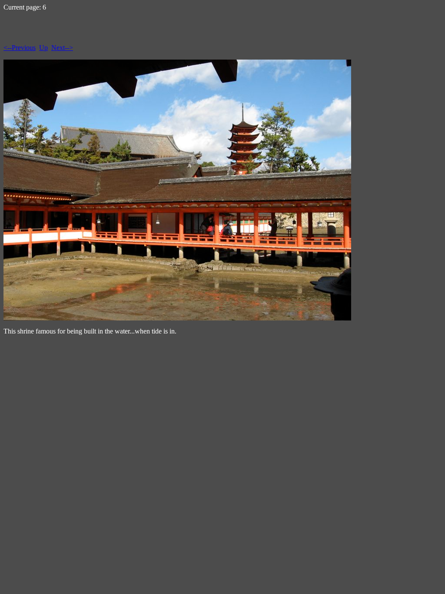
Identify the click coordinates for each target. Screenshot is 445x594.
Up (43, 47)
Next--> (62, 47)
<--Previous (19, 47)
